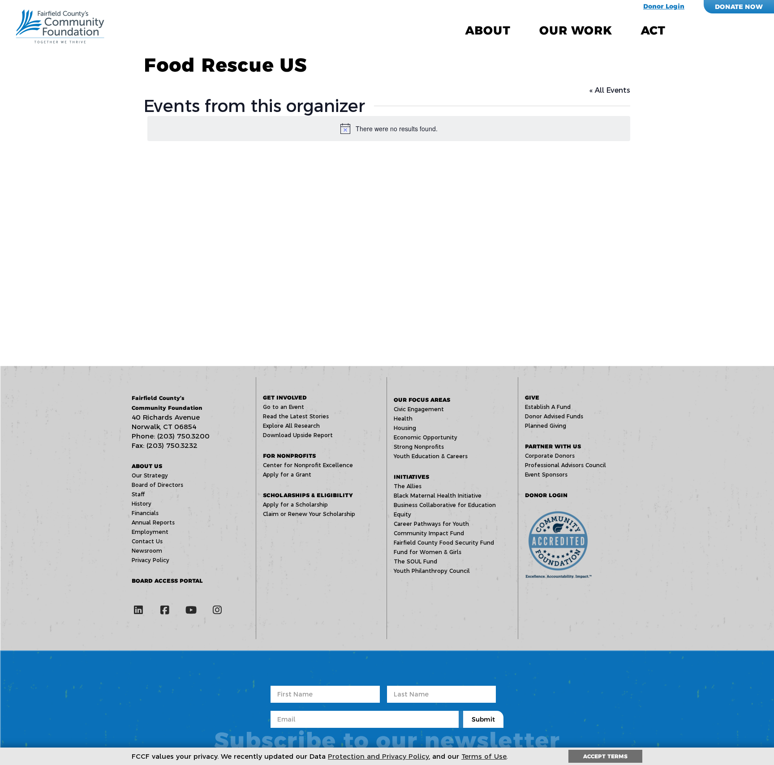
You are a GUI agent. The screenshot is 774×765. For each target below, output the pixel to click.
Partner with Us (553, 446)
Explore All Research (291, 425)
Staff (138, 494)
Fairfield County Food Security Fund (444, 542)
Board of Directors (157, 484)
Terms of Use (484, 756)
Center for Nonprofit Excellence (308, 465)
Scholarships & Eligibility (308, 495)
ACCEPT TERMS (605, 756)
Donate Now (739, 7)
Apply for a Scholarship (295, 504)
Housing (405, 428)
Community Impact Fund (429, 533)
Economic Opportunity (425, 437)
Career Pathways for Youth (431, 523)
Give (532, 397)
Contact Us (147, 541)
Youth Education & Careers (431, 456)
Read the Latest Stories (296, 416)
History (141, 503)
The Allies (407, 486)
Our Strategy (150, 475)
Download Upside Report (298, 435)
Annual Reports (153, 522)
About (487, 30)
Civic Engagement (419, 409)
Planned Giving (545, 425)
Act (653, 30)
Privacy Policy (150, 560)
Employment (150, 532)
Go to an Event (283, 407)
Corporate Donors (550, 455)
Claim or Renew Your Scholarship (309, 514)
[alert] (388, 128)
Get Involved (285, 397)
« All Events (609, 90)
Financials (145, 513)
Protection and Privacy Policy (378, 756)
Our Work (575, 30)
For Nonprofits (289, 455)
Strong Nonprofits (419, 446)
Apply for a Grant (287, 474)
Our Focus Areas (422, 399)
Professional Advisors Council (565, 465)
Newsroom (147, 550)
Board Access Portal (167, 580)
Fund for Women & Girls (427, 552)
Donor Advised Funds (554, 416)
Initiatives (411, 476)
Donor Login (663, 6)
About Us (147, 466)
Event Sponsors (546, 474)
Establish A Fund (548, 407)
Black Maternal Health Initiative (438, 495)
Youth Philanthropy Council (432, 570)
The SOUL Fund (415, 561)
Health (403, 418)
